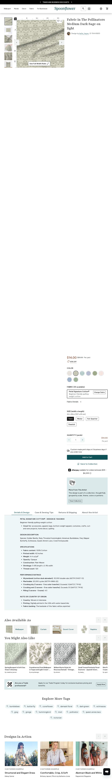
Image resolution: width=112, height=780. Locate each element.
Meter (79, 419)
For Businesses (42, 9)
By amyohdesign (34, 672)
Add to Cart (87, 457)
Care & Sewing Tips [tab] (44, 512)
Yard (70, 419)
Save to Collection (87, 464)
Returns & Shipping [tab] (68, 512)
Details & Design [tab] (22, 512)
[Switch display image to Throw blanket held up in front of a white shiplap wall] (8, 65)
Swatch (71, 424)
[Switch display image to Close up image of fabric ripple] (8, 56)
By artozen (57, 672)
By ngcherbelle (107, 672)
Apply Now (101, 684)
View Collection (75, 501)
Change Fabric (99, 392)
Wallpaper (7, 9)
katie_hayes (84, 33)
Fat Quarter (92, 419)
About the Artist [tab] (90, 512)
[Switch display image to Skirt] (8, 47)
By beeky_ (81, 672)
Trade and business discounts (56, 2)
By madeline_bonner (11, 672)
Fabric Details (74, 401)
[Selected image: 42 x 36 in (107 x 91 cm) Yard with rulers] (8, 21)
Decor (24, 9)
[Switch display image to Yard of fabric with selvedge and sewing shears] (8, 30)
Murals (16, 9)
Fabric (32, 9)
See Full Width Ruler (39, 63)
